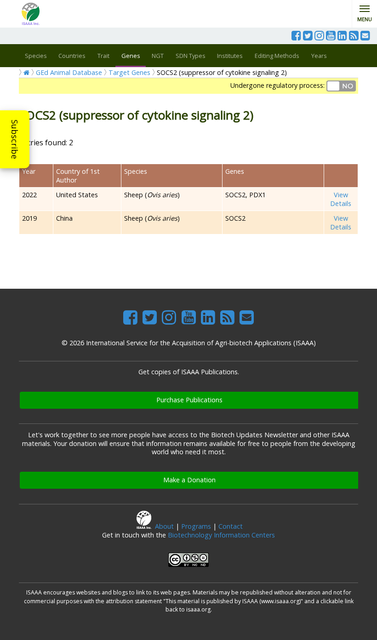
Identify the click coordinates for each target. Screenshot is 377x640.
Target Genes (129, 72)
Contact (230, 526)
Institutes (230, 55)
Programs (196, 526)
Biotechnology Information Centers (221, 535)
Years (319, 55)
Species (36, 55)
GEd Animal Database (69, 72)
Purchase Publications (189, 399)
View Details (340, 199)
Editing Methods (277, 55)
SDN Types (191, 55)
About (164, 526)
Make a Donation (189, 479)
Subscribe (14, 139)
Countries (72, 55)
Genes (130, 55)
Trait (103, 55)
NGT (158, 55)
